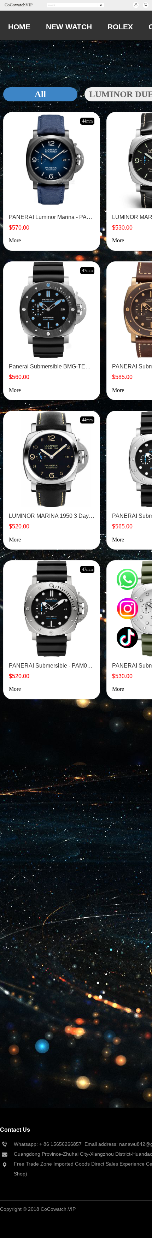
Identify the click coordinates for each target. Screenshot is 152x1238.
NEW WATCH (69, 27)
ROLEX (120, 27)
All (40, 94)
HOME (19, 27)
